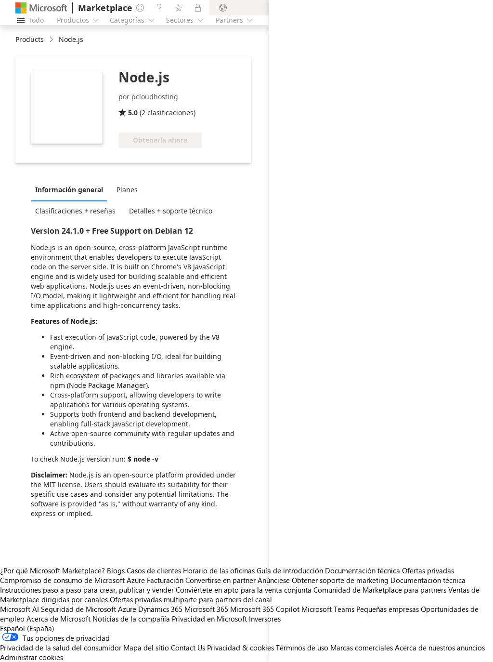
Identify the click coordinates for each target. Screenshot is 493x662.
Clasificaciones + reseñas (75, 210)
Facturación (165, 580)
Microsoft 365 (206, 609)
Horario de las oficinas (219, 570)
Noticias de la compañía (131, 618)
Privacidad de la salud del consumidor (60, 647)
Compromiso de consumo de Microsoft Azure (73, 580)
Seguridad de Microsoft (78, 609)
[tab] (71, 189)
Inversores (265, 618)
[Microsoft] (41, 7)
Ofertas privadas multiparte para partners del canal (191, 599)
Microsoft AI (19, 609)
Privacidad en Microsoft (209, 618)
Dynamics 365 (160, 609)
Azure (127, 609)
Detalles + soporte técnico (170, 210)
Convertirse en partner (220, 580)
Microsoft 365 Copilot (264, 609)
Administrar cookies (31, 657)
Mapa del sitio (146, 647)
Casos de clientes (154, 570)
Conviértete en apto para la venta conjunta (243, 590)
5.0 (133, 112)
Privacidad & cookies (240, 647)
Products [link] (29, 39)
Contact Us (188, 647)
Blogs (116, 570)
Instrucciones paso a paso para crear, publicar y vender (87, 590)
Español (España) (27, 628)
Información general (69, 189)
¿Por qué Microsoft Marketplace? (52, 570)
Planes (127, 189)
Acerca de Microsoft (58, 618)
